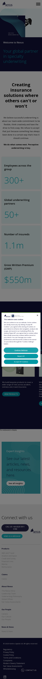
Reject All (21, 356)
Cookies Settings (21, 350)
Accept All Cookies (21, 362)
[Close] (37, 315)
